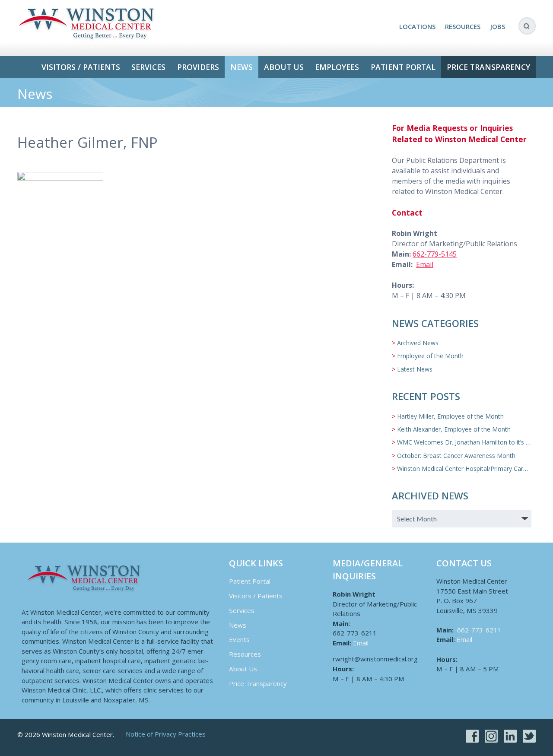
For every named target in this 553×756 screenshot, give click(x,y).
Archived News (418, 343)
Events (239, 639)
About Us (284, 67)
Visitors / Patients (80, 67)
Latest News (414, 369)
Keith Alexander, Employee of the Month (454, 429)
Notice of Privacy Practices (166, 734)
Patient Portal (403, 67)
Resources (462, 26)
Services (148, 67)
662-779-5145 (435, 254)
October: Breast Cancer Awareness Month (456, 455)
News (241, 67)
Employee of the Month (430, 356)
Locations (417, 26)
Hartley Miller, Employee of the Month (450, 416)
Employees (337, 67)
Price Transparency (488, 67)
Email (424, 264)
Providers (198, 67)
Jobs (497, 26)
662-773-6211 (479, 630)
